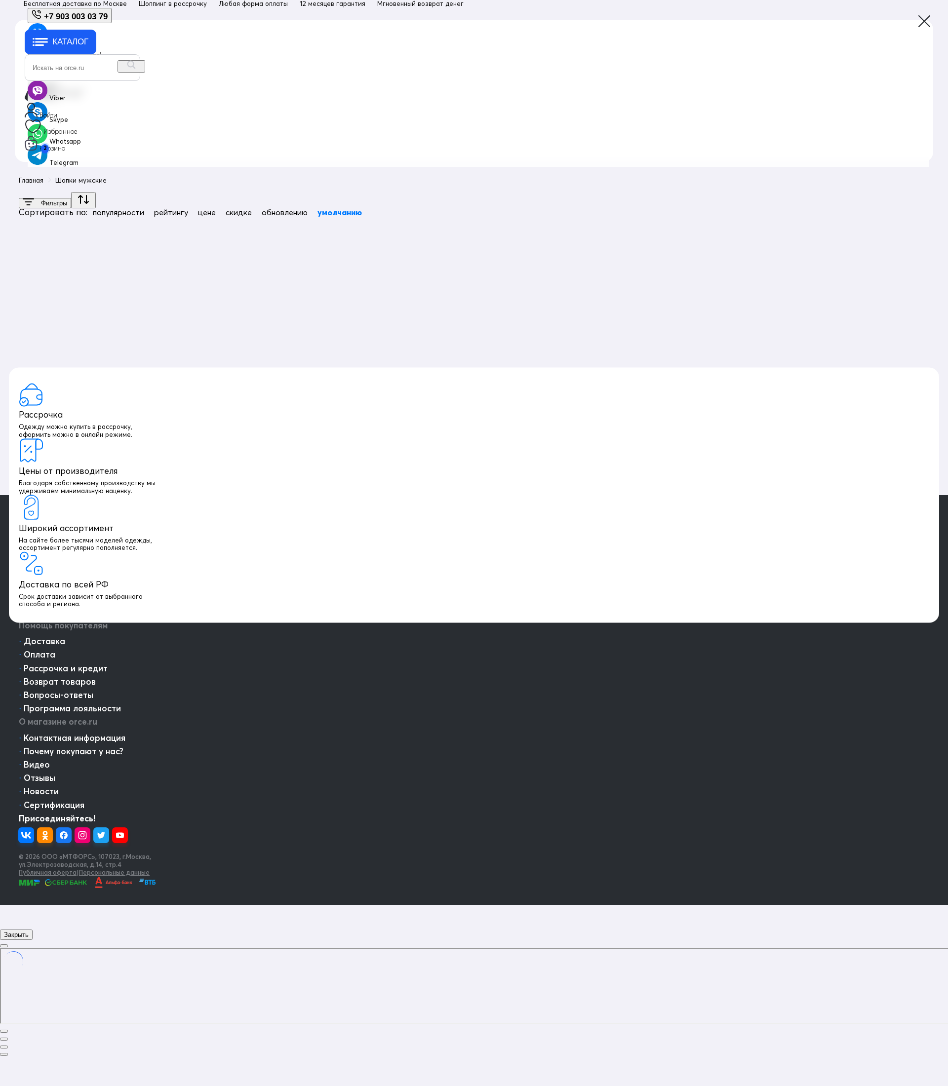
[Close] (4, 945)
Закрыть (16, 934)
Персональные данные (114, 872)
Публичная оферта (48, 872)
